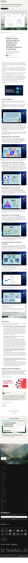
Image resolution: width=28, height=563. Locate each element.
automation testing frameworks (9, 80)
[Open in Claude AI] (5, 524)
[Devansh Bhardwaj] (14, 396)
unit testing (18, 192)
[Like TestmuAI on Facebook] (19, 556)
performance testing (5, 212)
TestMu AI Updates (8, 36)
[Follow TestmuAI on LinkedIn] (22, 556)
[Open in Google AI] (9, 524)
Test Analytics (2, 494)
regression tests (23, 361)
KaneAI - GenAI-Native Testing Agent (5, 469)
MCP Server (2, 475)
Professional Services (3, 495)
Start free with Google (4, 8)
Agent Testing (2, 471)
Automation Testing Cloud (4, 468)
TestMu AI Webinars (17, 373)
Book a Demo (9, 458)
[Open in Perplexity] (4, 406)
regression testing (7, 211)
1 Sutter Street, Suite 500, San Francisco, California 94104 (4, 539)
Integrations (2, 493)
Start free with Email (12, 8)
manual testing (11, 142)
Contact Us (14, 544)
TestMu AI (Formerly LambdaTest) (5, 32)
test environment (10, 247)
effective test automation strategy (8, 67)
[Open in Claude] (3, 406)
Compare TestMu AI (3, 496)
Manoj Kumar (14, 76)
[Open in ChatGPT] (2, 406)
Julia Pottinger (14, 75)
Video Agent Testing (3, 473)
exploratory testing (5, 142)
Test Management (3, 478)
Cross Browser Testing (3, 476)
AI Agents (2, 474)
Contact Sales (3, 458)
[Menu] (26, 1)
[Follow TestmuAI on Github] (25, 556)
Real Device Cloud (3, 477)
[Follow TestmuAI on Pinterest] (26, 556)
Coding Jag (12, 374)
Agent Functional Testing (4, 472)
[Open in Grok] (5, 406)
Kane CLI (2, 470)
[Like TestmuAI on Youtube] (23, 556)
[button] (14, 90)
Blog (10, 32)
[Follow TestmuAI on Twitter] (20, 556)
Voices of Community (13, 36)
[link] (3, 1)
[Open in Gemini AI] (6, 406)
